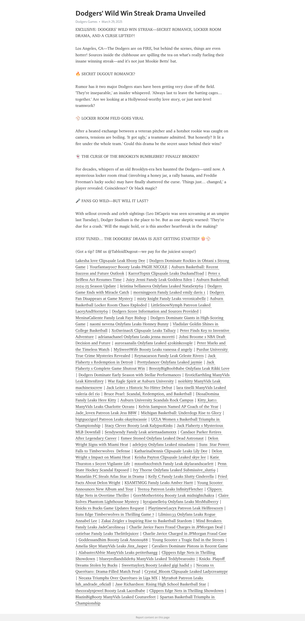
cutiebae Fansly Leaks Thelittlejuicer (107, 533)
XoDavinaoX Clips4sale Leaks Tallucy (144, 330)
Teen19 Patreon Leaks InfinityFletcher (170, 489)
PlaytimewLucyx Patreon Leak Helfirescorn (185, 508)
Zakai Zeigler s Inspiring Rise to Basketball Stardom (146, 520)
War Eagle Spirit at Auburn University (141, 381)
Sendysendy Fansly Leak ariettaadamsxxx (140, 432)
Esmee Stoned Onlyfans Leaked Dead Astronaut (162, 438)
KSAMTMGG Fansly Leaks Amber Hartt (159, 482)
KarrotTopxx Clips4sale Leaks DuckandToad (166, 273)
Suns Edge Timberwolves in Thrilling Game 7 (114, 514)
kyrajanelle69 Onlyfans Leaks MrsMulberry (180, 501)
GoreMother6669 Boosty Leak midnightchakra (173, 495)
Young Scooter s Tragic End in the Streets (188, 539)
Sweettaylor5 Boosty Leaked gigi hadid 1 (157, 565)
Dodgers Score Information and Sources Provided (155, 311)
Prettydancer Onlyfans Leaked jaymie (169, 362)
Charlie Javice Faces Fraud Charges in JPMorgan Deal (176, 527)
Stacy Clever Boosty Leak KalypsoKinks (139, 425)
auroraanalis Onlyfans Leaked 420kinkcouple (154, 343)
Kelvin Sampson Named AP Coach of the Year (178, 406)
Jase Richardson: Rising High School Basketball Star (160, 584)
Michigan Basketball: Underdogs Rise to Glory (181, 412)
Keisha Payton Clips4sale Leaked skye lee (170, 457)
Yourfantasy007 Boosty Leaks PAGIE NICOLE (128, 266)
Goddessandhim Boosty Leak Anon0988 (113, 539)
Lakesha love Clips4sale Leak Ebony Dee (110, 260)
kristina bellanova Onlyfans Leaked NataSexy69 (161, 286)
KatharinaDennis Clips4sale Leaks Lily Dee (170, 451)
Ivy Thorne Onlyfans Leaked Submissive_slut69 (174, 469)
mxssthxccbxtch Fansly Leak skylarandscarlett (173, 463)
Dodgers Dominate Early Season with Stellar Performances (130, 374)
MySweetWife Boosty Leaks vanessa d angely (153, 349)
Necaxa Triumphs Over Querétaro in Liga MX (118, 577)
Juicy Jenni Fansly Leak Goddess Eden (159, 279)
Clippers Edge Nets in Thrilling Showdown (186, 590)
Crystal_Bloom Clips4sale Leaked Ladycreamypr (186, 571)
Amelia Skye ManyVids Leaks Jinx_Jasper (111, 546)
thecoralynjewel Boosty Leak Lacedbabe (110, 590)
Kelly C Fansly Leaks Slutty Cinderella (181, 476)
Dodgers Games (86, 22)
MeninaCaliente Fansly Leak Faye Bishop (110, 317)
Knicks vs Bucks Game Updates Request (109, 508)
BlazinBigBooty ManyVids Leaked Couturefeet (115, 596)
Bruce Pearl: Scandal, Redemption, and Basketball (148, 393)
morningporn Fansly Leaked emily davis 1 (169, 292)
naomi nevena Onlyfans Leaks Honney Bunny (129, 324)
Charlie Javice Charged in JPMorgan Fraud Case (185, 533)
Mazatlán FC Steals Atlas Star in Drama (109, 476)
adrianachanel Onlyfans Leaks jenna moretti (136, 336)
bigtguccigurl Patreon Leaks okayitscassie (111, 419)
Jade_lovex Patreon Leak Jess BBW (106, 412)
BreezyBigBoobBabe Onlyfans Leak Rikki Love (189, 368)
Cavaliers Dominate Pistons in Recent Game (190, 546)
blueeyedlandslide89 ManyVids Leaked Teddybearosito (147, 558)
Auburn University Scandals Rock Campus (156, 400)
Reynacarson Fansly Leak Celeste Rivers (169, 355)
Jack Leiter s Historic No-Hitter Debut (139, 387)
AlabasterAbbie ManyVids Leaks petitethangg (118, 552)
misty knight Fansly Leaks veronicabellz (171, 298)
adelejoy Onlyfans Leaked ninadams (163, 444)
